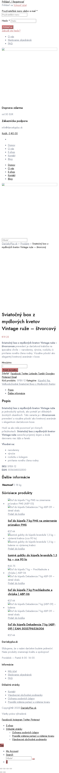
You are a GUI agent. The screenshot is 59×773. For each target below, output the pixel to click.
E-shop (11, 172)
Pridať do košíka (10, 370)
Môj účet (12, 671)
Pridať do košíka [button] (16, 514)
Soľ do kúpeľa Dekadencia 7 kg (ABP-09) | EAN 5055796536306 (32, 626)
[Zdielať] (7, 768)
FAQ (10, 678)
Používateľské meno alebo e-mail (20, 11)
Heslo (6, 20)
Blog (10, 179)
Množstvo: (7, 362)
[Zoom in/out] (1, 768)
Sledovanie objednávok (20, 674)
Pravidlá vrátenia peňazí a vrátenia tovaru (29, 702)
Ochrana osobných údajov (21, 698)
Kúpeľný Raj (44, 380)
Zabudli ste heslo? (11, 30)
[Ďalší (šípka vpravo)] (4, 772)
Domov (11, 165)
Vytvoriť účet (20, 5)
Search (9, 754)
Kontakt (11, 175)
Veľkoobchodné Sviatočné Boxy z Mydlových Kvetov (28, 384)
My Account (12, 751)
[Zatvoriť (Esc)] (11, 768)
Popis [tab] (11, 390)
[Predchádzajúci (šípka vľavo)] (1, 772)
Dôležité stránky (14, 729)
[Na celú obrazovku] (4, 768)
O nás (11, 168)
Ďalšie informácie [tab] (16, 393)
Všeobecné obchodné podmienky (25, 695)
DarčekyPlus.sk (28, 708)
